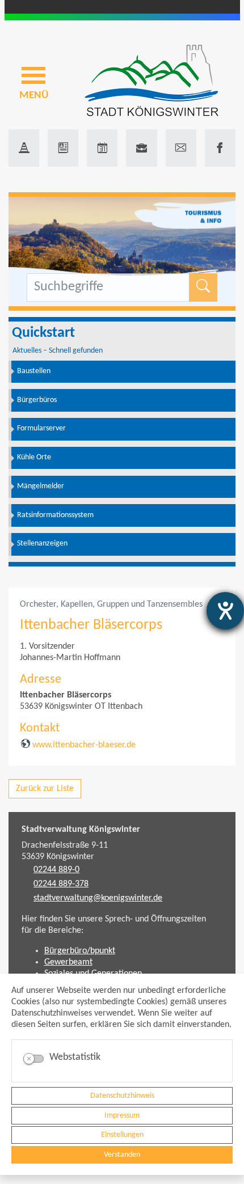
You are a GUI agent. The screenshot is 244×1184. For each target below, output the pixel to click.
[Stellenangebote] (141, 148)
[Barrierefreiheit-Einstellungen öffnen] (225, 610)
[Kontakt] (181, 148)
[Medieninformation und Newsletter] (63, 148)
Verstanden (122, 1155)
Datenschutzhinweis (122, 1096)
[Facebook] (220, 148)
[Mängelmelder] (24, 148)
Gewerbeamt (68, 962)
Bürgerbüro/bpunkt (79, 950)
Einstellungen (122, 1135)
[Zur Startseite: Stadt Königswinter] (151, 81)
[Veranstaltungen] (102, 148)
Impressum (122, 1115)
